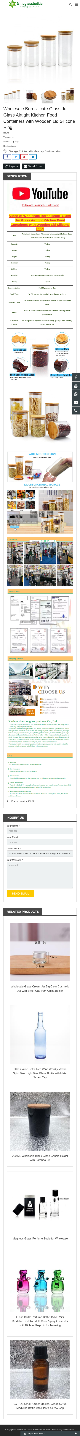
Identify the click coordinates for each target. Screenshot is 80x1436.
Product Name (14, 848)
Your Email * (13, 837)
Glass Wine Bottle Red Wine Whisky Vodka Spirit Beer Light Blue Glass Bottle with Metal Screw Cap (40, 1073)
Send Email (35, 166)
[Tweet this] (16, 156)
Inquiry (13, 166)
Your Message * (15, 860)
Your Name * (13, 826)
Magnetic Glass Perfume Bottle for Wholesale (40, 1238)
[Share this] (7, 156)
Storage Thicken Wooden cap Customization (35, 151)
